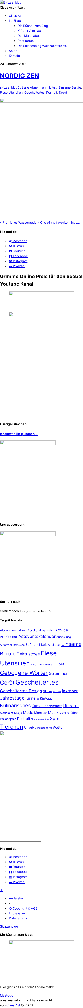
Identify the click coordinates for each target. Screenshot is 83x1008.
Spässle (23, 87)
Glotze (47, 691)
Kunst (37, 706)
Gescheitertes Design (21, 690)
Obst (74, 713)
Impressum (17, 913)
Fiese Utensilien (11, 92)
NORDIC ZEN (19, 76)
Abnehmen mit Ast (43, 87)
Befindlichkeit (36, 645)
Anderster (16, 898)
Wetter (58, 727)
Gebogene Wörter (24, 672)
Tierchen (11, 726)
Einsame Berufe (69, 87)
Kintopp (46, 698)
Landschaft (52, 706)
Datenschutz (18, 918)
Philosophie (8, 719)
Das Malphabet (29, 35)
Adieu (50, 630)
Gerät (7, 682)
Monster (40, 713)
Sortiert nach (9, 611)
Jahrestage (12, 698)
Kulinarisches (15, 705)
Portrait (51, 92)
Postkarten (26, 41)
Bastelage (19, 644)
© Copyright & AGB (23, 908)
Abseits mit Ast (37, 630)
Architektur (8, 637)
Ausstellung (63, 637)
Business (54, 644)
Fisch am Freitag (43, 664)
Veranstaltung (43, 727)
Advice (61, 630)
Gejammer (58, 673)
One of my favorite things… (58, 222)
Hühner (57, 691)
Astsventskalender (37, 636)
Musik (53, 712)
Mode (28, 712)
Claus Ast (16, 15)
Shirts (13, 51)
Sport (63, 92)
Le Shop (15, 20)
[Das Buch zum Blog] (28, 534)
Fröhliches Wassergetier (18, 222)
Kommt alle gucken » (19, 434)
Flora (60, 664)
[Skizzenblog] (11, 2)
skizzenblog (9, 87)
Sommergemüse (40, 719)
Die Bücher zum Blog (33, 26)
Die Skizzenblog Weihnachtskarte (42, 46)
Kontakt (14, 56)
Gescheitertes (34, 92)
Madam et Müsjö (11, 713)
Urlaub (29, 728)
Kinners (32, 698)
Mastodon (7, 995)
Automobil (6, 644)
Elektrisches (28, 654)
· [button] (9, 903)
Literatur (71, 705)
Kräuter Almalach (30, 30)
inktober (70, 691)
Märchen (64, 713)
